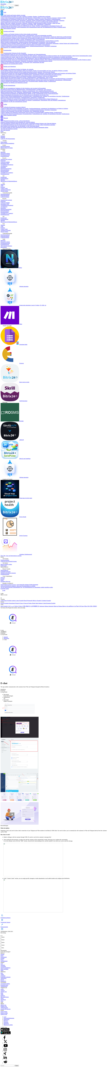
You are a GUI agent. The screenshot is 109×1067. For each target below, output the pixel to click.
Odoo (2, 1001)
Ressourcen (3, 981)
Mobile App (3, 1005)
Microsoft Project (5, 997)
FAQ (2, 963)
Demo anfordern (4, 969)
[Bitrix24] (7, 2)
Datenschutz (6, 1019)
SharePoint (3, 999)
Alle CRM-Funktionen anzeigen (8, 28)
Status (2, 970)
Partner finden (4, 1011)
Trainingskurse (4, 986)
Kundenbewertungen (5, 977)
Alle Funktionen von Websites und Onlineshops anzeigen (14, 82)
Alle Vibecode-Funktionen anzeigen (9, 128)
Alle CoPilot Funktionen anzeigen (9, 115)
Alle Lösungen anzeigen (6, 245)
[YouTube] (6, 1047)
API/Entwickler (4, 1007)
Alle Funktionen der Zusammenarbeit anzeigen (12, 63)
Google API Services (5, 1009)
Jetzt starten (3, 4)
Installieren (3, 631)
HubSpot (3, 995)
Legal (5, 1016)
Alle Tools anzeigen (5, 130)
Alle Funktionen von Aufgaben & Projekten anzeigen (13, 47)
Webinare (3, 965)
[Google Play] (6, 1033)
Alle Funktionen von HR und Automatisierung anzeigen (14, 101)
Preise (2, 131)
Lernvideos (3, 966)
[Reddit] (5, 1063)
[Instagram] (5, 1051)
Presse (2, 959)
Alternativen (3, 978)
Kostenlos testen (4, 985)
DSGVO (6, 1020)
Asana (2, 989)
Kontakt (2, 958)
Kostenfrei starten (5, 588)
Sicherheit (6, 1022)
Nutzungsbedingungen (9, 1018)
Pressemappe (4, 957)
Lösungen (3, 975)
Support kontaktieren (5, 967)
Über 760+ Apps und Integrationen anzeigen (11, 555)
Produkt (2, 954)
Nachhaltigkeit (4, 961)
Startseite (6, 637)
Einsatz (2, 979)
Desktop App (4, 1006)
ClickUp (3, 990)
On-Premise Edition (5, 983)
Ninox (2, 998)
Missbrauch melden (8, 1024)
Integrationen (4, 247)
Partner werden (4, 1013)
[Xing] (5, 1055)
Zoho (2, 993)
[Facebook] (4, 1039)
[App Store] (5, 1030)
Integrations (6, 638)
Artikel (2, 974)
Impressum (6, 1023)
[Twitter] (5, 1043)
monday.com (4, 991)
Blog (2, 973)
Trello (2, 994)
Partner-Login (4, 1014)
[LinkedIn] (5, 1059)
